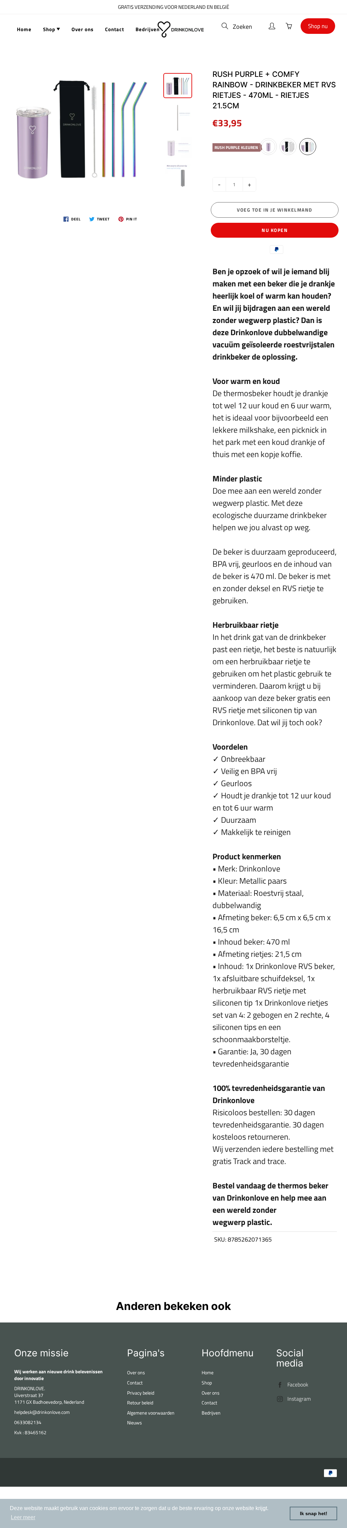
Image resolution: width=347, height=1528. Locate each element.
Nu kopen (275, 230)
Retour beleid (140, 1402)
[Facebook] (280, 1385)
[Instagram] (280, 1399)
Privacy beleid (140, 1392)
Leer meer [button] (23, 1517)
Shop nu (318, 26)
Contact (114, 29)
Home (24, 29)
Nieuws (134, 1422)
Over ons (83, 29)
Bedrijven (148, 29)
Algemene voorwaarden (151, 1412)
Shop (50, 29)
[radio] (268, 146)
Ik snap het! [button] (313, 1513)
